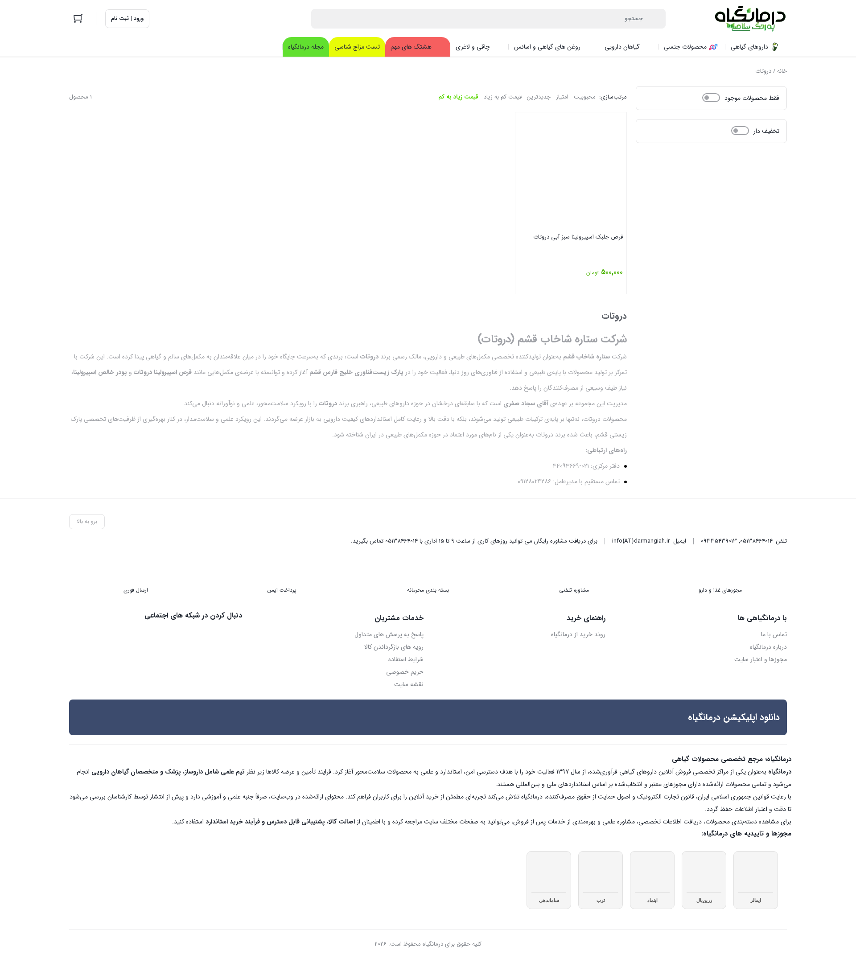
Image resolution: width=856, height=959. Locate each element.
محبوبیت (585, 97)
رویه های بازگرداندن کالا (394, 647)
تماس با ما (774, 634)
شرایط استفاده (406, 659)
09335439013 (719, 541)
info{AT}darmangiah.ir (641, 541)
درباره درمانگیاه (768, 647)
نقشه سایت (409, 684)
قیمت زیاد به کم (458, 97)
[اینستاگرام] (216, 635)
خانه (782, 71)
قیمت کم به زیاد (503, 97)
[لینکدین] (198, 635)
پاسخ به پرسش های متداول (389, 634)
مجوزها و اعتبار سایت (760, 659)
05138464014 (756, 541)
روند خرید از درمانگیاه (578, 634)
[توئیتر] (235, 635)
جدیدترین (539, 97)
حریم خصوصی (405, 672)
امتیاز (562, 97)
